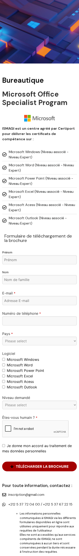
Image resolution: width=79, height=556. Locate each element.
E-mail (8, 293)
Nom (5, 272)
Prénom (7, 252)
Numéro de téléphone (21, 313)
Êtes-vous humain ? (19, 417)
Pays (7, 333)
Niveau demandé (16, 397)
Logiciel (8, 353)
